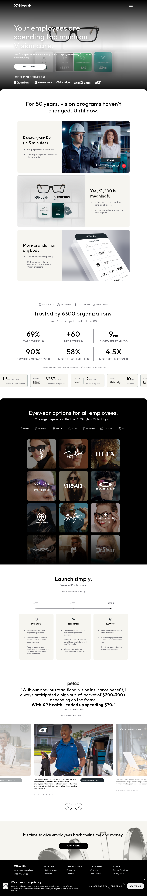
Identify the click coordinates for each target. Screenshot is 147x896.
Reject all (116, 886)
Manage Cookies (98, 886)
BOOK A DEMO (30, 66)
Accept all (135, 886)
